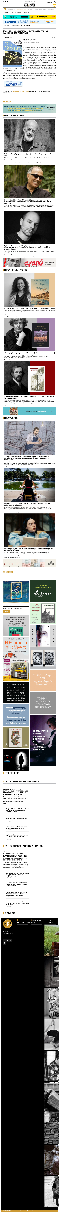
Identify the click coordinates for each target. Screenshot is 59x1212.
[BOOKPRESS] (29, 5)
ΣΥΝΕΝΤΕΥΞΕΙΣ (42, 9)
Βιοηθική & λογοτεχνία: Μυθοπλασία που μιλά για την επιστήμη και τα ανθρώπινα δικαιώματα (28, 549)
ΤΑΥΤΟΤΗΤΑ (26, 12)
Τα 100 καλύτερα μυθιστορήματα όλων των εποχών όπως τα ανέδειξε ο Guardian (17, 903)
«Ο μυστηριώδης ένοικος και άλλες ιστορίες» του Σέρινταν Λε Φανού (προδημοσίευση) (29, 397)
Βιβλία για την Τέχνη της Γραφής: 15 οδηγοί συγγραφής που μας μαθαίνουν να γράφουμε (27, 504)
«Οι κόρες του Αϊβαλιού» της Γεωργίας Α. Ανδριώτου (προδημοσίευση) (29, 308)
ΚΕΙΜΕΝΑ (6, 12)
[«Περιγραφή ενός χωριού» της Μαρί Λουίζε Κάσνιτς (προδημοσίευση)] (29, 334)
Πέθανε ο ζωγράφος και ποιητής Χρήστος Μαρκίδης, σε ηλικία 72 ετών (27, 154)
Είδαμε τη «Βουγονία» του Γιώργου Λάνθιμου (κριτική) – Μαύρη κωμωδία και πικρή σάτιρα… (16, 894)
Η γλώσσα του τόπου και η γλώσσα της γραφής (16, 819)
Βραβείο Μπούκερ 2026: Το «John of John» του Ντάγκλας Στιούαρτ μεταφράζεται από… (17, 810)
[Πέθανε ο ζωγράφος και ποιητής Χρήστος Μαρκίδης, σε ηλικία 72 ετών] (29, 135)
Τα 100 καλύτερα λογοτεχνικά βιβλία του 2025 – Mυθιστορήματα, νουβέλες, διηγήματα (17, 874)
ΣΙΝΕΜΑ (7, 887)
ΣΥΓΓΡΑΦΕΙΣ (13, 12)
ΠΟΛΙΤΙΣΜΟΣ (51, 9)
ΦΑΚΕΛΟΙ (19, 12)
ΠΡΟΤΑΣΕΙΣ (8, 839)
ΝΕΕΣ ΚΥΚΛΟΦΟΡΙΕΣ (21, 9)
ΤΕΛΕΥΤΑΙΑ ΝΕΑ (11, 9)
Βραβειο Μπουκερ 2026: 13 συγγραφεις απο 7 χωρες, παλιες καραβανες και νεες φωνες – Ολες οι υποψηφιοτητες (15, 792)
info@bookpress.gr (8, 933)
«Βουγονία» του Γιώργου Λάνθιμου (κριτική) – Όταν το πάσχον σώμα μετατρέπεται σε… (16, 884)
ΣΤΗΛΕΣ (36, 9)
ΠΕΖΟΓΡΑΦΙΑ (25, 25)
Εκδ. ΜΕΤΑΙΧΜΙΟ (7, 101)
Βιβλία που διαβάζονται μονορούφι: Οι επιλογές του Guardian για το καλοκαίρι (17, 836)
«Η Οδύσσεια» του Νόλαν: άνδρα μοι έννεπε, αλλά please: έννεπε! (17, 827)
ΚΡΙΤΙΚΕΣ (30, 9)
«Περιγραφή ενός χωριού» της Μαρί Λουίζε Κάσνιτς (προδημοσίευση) (29, 353)
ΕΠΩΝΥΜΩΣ (8, 821)
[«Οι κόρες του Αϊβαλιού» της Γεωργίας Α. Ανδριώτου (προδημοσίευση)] (29, 290)
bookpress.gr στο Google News (21, 91)
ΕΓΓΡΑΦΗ (6, 611)
